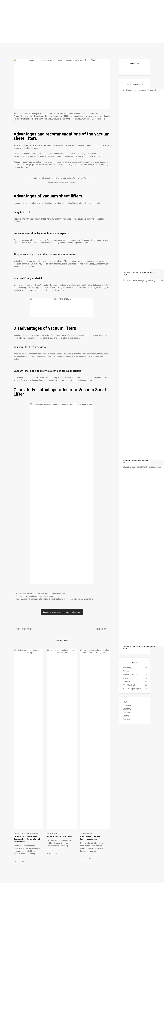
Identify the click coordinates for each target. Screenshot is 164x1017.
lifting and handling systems (65, 162)
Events (126, 671)
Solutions (127, 705)
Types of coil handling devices (60, 836)
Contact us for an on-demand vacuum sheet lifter (61, 612)
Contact (126, 716)
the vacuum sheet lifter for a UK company (75, 599)
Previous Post (24, 629)
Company (127, 709)
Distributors (127, 712)
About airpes (128, 668)
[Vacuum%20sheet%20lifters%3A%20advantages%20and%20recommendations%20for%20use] (91, 619)
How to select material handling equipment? (90, 837)
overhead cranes (31, 148)
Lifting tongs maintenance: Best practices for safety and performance (27, 839)
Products (126, 682)
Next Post (101, 629)
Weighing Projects (32, 833)
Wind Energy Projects (132, 689)
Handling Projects (19, 833)
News (125, 678)
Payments (127, 719)
